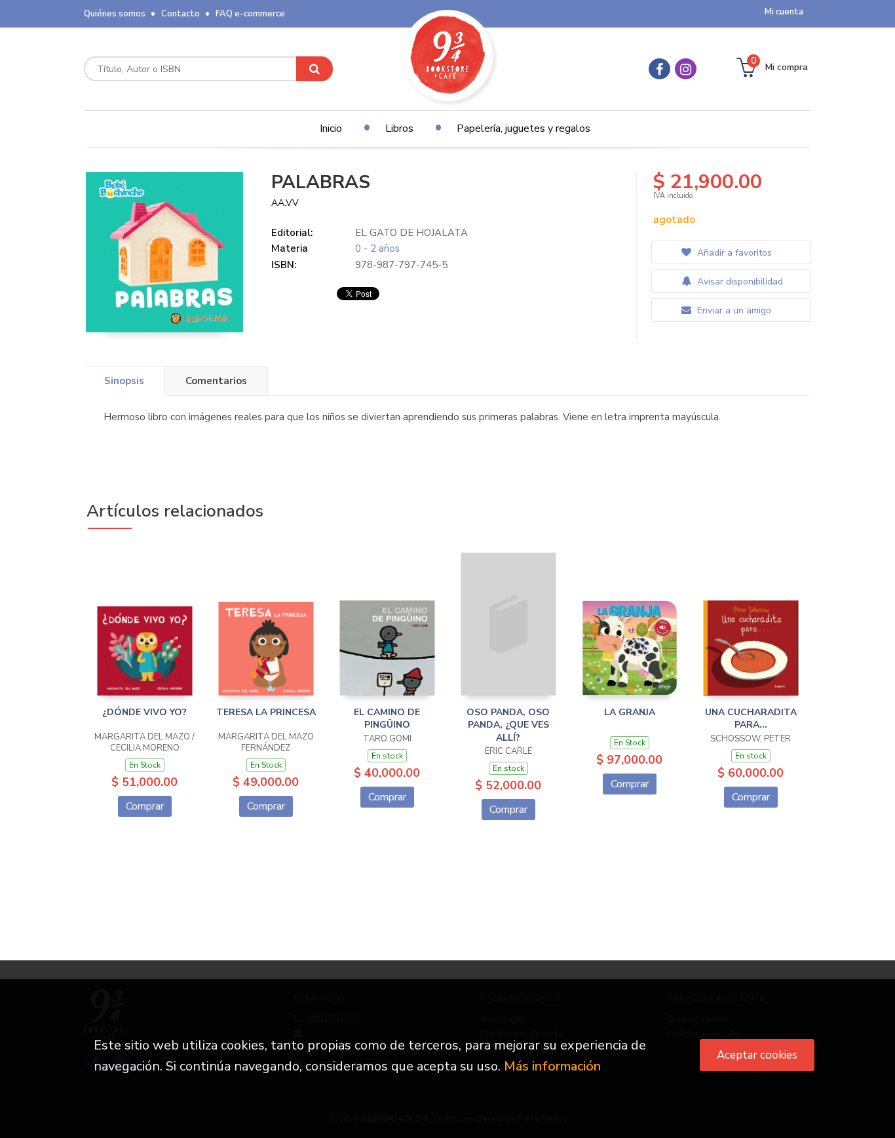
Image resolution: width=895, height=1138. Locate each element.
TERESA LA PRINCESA (266, 712)
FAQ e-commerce (250, 14)
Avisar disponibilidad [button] (739, 281)
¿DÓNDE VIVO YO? (144, 712)
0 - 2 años (377, 248)
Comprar (145, 806)
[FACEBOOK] (659, 68)
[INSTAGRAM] (685, 68)
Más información (552, 1066)
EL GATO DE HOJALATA (411, 232)
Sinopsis (124, 380)
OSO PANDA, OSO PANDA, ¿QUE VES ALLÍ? (508, 725)
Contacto (180, 14)
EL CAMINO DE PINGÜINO (387, 719)
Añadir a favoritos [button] (733, 252)
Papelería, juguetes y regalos (523, 128)
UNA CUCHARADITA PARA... (751, 719)
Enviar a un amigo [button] (733, 310)
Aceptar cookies (757, 1055)
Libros (399, 128)
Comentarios (216, 380)
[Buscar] (314, 68)
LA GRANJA (629, 712)
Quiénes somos (114, 14)
